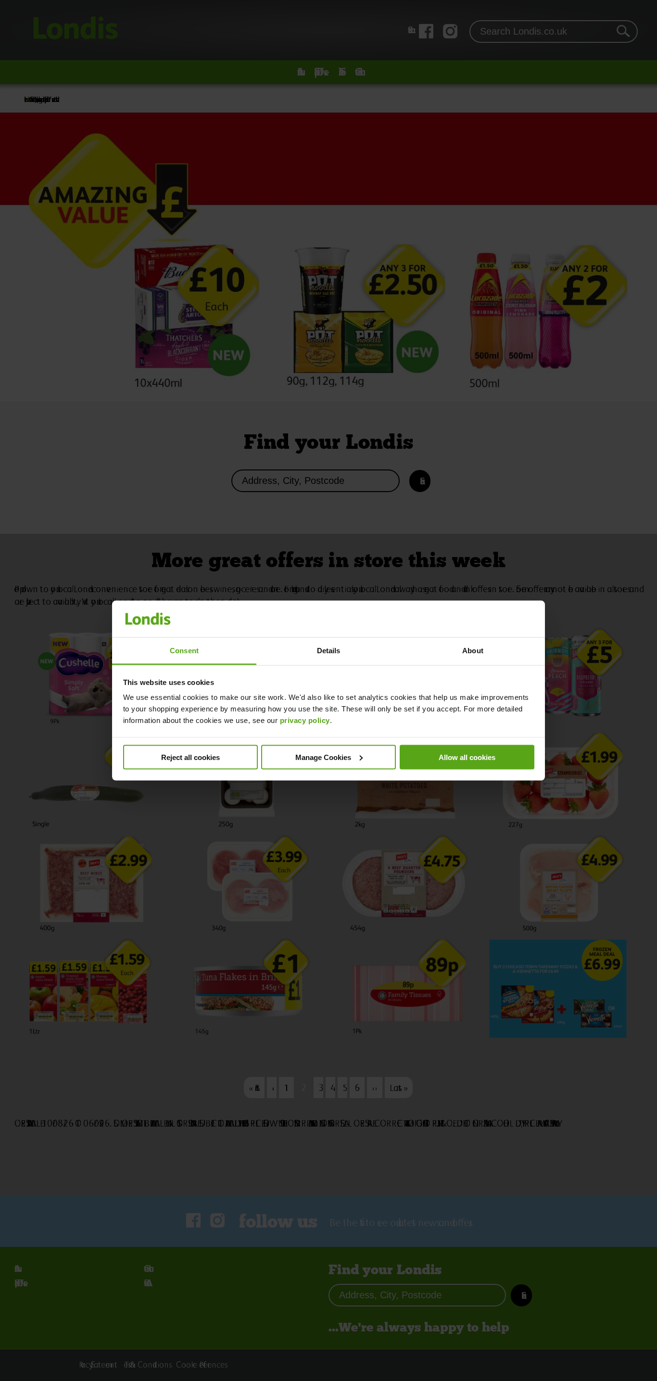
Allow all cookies (467, 757)
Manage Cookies (323, 757)
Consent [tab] (184, 650)
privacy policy (305, 720)
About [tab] (472, 650)
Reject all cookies (190, 757)
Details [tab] (329, 650)
